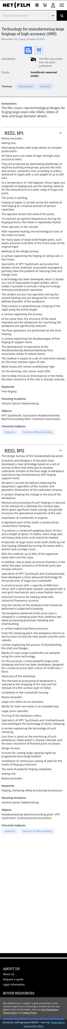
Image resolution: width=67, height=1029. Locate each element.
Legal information (14, 984)
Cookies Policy (29, 1012)
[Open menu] (62, 5)
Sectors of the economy (37, 432)
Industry (10, 432)
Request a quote (13, 979)
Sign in (53, 5)
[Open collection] (37, 5)
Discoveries (25, 86)
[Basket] (45, 5)
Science (45, 86)
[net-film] (17, 5)
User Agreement (49, 1009)
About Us (8, 974)
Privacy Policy (10, 1012)
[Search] (62, 15)
